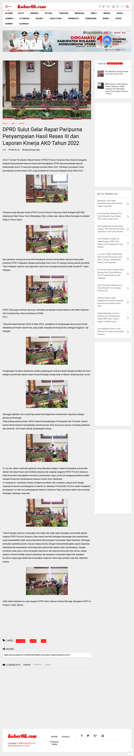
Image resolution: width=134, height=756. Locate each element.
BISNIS (106, 18)
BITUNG (48, 13)
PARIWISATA (73, 18)
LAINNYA (9, 18)
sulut (13, 123)
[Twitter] (103, 6)
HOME (10, 13)
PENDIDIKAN (90, 18)
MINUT (94, 13)
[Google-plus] (108, 6)
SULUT (21, 13)
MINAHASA (79, 13)
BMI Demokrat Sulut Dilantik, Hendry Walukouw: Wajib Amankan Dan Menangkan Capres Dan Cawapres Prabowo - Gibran (116, 89)
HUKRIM (8, 24)
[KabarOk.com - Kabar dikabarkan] (31, 7)
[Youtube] (113, 6)
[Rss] (117, 6)
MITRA (120, 13)
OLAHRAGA (24, 24)
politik (21, 123)
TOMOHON (63, 13)
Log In (27, 745)
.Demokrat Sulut (114, 63)
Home (5, 123)
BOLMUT (40, 18)
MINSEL (107, 13)
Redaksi (65, 737)
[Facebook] (99, 6)
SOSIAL (118, 18)
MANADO (35, 13)
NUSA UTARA (56, 18)
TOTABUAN (24, 18)
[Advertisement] (113, 144)
